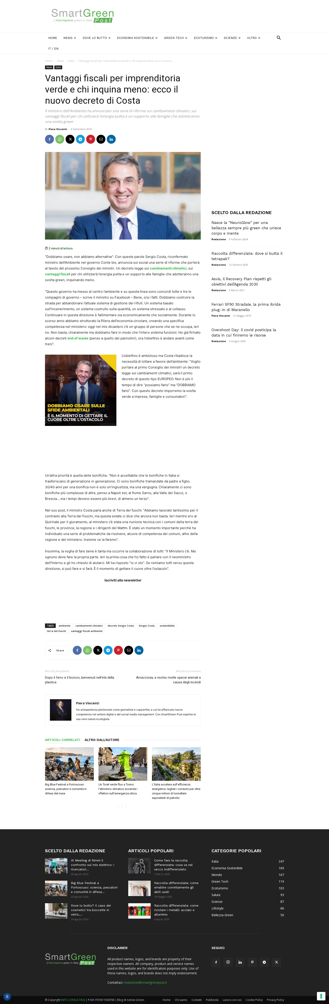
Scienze (230, 38)
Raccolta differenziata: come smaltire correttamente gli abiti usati (176, 887)
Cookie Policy (254, 1000)
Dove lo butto (95, 38)
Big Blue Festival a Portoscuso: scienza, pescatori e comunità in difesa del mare (66, 789)
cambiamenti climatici (89, 625)
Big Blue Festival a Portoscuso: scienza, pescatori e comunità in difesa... (94, 887)
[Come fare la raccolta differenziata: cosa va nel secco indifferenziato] (139, 866)
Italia (71, 61)
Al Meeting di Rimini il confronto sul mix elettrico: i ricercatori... (92, 865)
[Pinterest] (90, 139)
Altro (252, 38)
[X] (70, 139)
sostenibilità (167, 625)
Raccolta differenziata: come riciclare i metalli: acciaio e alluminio (176, 910)
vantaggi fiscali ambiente (87, 631)
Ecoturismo (204, 38)
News (68, 38)
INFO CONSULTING (73, 1000)
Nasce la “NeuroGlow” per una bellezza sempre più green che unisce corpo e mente (246, 228)
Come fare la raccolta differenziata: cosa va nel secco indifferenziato (173, 865)
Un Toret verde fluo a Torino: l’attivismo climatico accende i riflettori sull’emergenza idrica (117, 789)
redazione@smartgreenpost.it (145, 982)
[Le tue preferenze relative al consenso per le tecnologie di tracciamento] (321, 996)
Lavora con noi (232, 1000)
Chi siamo (181, 1000)
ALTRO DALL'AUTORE (102, 740)
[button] (278, 38)
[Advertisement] (202, 16)
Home (52, 38)
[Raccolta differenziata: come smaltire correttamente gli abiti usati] (139, 888)
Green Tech (174, 38)
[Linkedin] (111, 139)
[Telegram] (80, 139)
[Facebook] (49, 139)
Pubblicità (212, 1000)
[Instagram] (228, 962)
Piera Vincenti (58, 129)
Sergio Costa (147, 625)
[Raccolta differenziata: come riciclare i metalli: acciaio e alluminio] (139, 911)
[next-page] (125, 807)
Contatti (197, 1000)
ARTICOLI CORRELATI (62, 740)
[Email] (100, 139)
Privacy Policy (275, 1000)
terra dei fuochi (56, 631)
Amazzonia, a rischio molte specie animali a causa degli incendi (168, 680)
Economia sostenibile (135, 38)
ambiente (64, 625)
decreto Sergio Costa (121, 625)
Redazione (219, 239)
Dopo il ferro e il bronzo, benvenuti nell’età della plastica (79, 680)
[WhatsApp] (59, 139)
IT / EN (53, 48)
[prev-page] (118, 807)
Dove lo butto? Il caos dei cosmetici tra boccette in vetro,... (91, 910)
